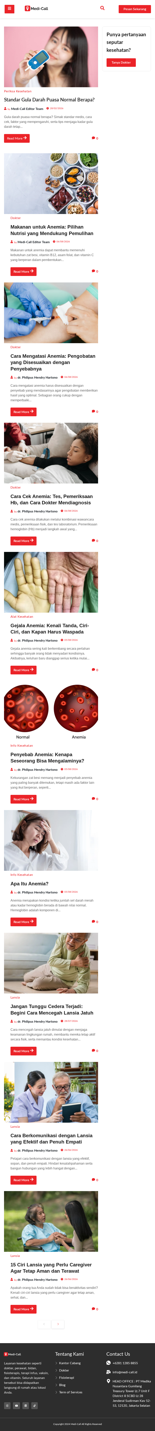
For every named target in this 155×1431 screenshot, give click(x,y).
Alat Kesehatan (21, 616)
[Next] (57, 1324)
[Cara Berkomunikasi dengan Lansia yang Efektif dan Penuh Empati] (51, 1092)
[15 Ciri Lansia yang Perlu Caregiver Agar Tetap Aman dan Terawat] (51, 1221)
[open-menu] (9, 9)
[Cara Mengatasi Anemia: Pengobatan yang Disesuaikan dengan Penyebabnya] (51, 312)
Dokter (15, 218)
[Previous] (44, 1324)
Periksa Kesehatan (17, 91)
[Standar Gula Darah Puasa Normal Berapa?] (51, 57)
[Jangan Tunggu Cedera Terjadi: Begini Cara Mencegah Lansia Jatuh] (51, 963)
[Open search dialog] (102, 9)
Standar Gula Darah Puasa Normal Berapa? (49, 100)
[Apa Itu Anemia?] (51, 840)
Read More (14, 138)
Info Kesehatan (21, 745)
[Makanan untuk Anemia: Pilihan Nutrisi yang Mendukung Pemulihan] (51, 183)
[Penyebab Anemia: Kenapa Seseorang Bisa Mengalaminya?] (51, 711)
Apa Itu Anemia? (29, 883)
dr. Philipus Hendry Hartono (38, 377)
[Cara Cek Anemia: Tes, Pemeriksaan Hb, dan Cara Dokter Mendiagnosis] (51, 453)
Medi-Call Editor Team (27, 109)
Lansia (15, 997)
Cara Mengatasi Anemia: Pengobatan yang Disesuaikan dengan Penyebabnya (52, 362)
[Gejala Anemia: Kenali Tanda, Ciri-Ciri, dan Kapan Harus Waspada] (51, 582)
